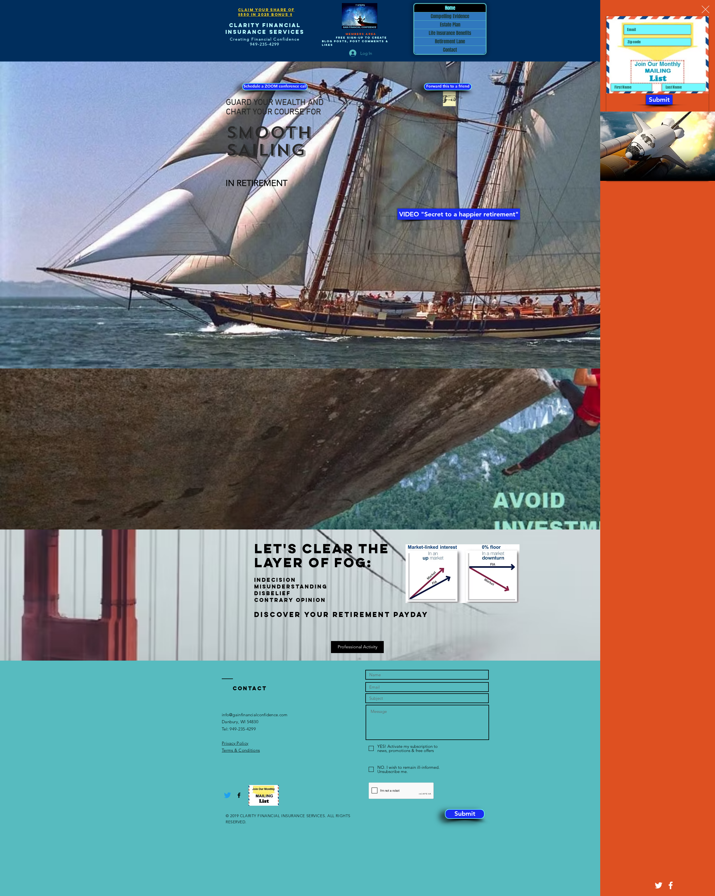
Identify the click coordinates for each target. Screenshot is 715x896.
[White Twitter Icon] (659, 885)
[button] (705, 9)
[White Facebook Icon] (671, 885)
